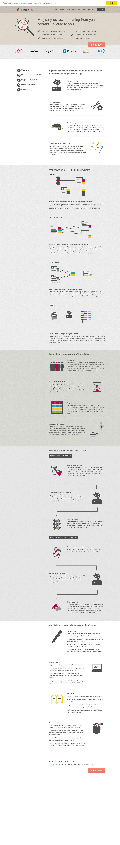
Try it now (96, 44)
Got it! (111, 3)
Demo (62, 9)
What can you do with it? (31, 75)
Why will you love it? (29, 80)
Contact (90, 9)
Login (102, 9)
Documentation (71, 9)
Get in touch (55, 764)
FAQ (79, 9)
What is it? (25, 70)
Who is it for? (26, 89)
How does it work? (28, 84)
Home (56, 9)
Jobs (84, 9)
